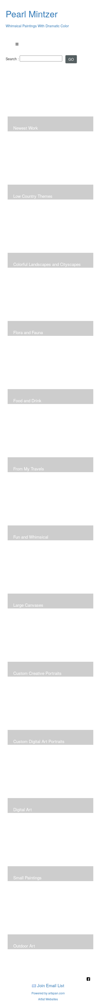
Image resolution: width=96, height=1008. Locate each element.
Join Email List (50, 985)
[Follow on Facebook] (88, 979)
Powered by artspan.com (48, 993)
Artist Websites (48, 999)
